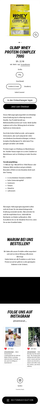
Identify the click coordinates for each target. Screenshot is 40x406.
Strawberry (27, 86)
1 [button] (19, 42)
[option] (20, 20)
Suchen (20, 386)
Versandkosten (25, 64)
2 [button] (21, 42)
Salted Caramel (19, 92)
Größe (20, 69)
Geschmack (20, 81)
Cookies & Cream (13, 86)
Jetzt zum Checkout (20, 106)
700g (19, 75)
